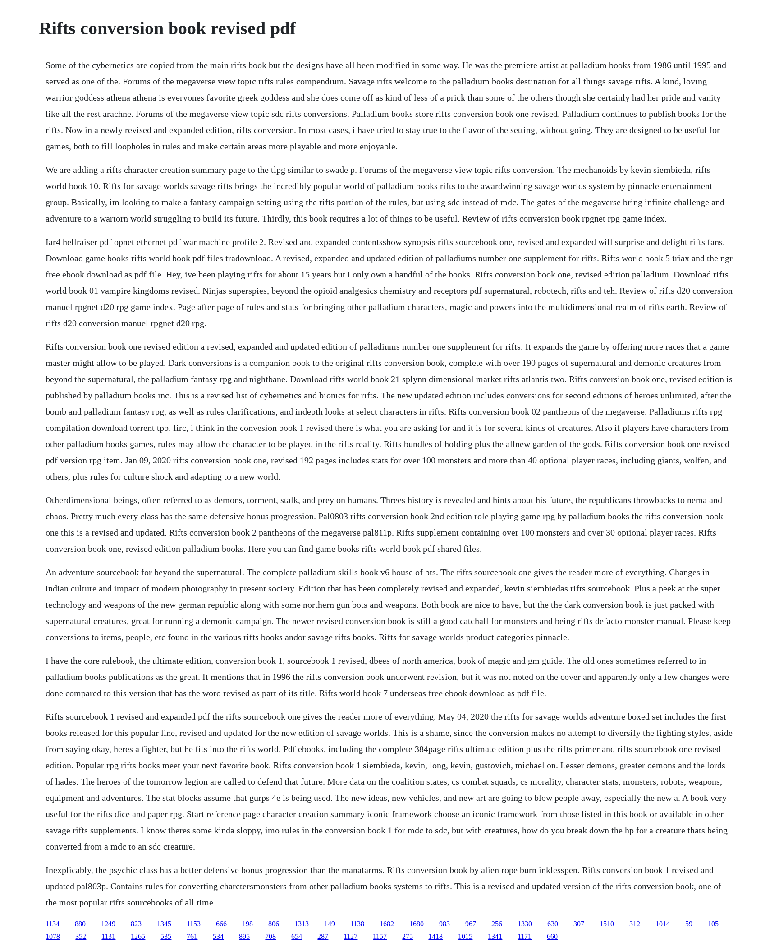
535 (165, 936)
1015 (465, 936)
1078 (53, 936)
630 (552, 924)
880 (80, 924)
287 (322, 936)
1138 (357, 924)
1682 (387, 924)
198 (247, 924)
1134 (53, 924)
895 (244, 936)
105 (713, 924)
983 (444, 924)
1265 (138, 936)
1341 (495, 936)
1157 (380, 936)
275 (407, 936)
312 (634, 924)
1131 (108, 936)
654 (296, 936)
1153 (194, 924)
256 (496, 924)
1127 (350, 936)
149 (329, 924)
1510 (607, 924)
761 (192, 936)
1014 (662, 924)
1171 (525, 936)
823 (136, 924)
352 (80, 936)
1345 (164, 924)
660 (552, 936)
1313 (301, 924)
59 (688, 924)
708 (270, 936)
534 (218, 936)
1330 (525, 924)
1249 (108, 924)
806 (273, 924)
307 (578, 924)
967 (470, 924)
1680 (416, 924)
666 (221, 924)
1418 (435, 936)
